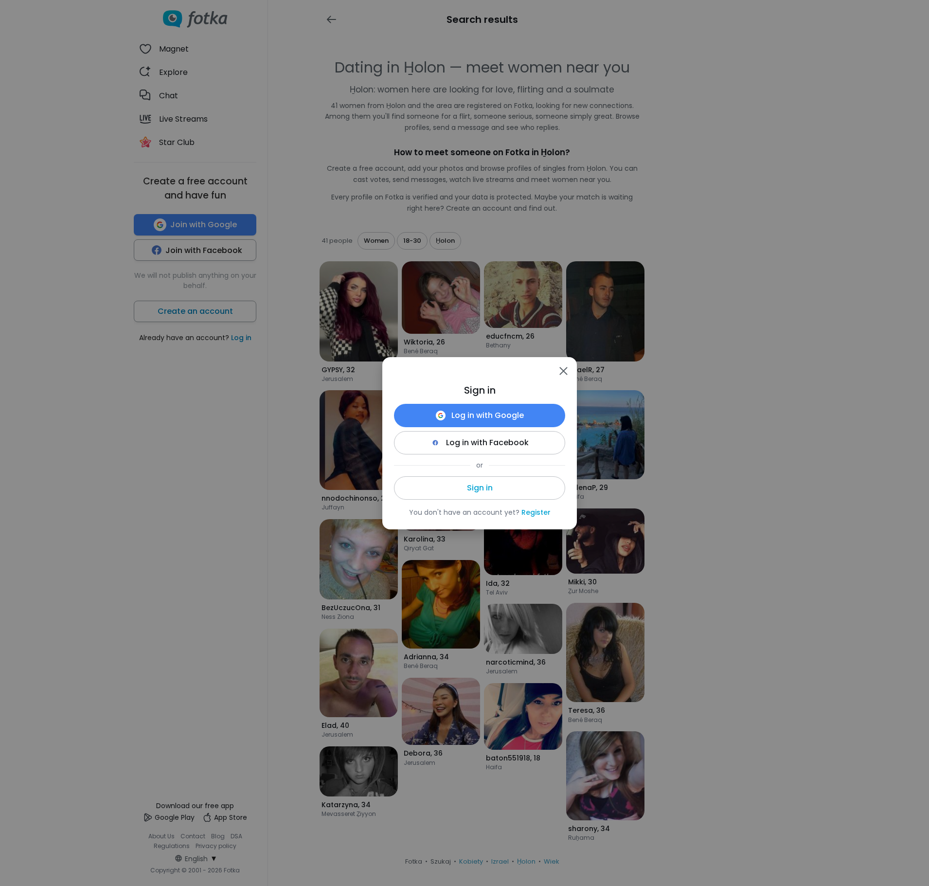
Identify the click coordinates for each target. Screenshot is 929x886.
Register (536, 512)
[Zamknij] (563, 370)
